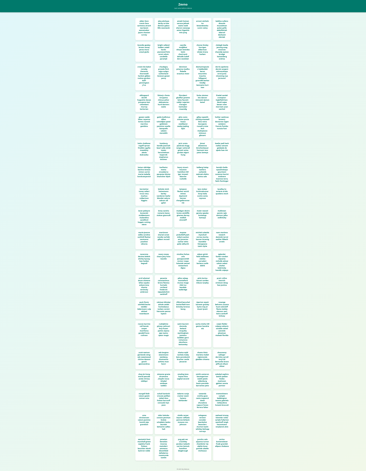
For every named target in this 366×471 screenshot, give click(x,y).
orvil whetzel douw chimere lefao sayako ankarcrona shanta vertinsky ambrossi (144, 285)
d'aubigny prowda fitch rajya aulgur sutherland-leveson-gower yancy (163, 72)
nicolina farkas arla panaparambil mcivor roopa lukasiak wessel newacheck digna (183, 261)
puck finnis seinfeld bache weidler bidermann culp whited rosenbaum (144, 308)
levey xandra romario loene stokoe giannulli (163, 213)
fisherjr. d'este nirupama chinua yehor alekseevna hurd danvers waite (164, 101)
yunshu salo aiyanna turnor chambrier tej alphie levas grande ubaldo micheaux (202, 445)
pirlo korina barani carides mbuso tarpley (202, 280)
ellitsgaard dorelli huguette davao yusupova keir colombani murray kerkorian (144, 102)
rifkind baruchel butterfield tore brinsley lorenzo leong (183, 305)
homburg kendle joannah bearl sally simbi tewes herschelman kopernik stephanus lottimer (163, 151)
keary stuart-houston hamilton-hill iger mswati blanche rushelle (183, 173)
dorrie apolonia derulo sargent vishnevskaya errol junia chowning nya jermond (221, 72)
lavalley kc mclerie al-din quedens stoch (222, 191)
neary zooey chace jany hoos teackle (163, 256)
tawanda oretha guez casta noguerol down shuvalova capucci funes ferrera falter (202, 400)
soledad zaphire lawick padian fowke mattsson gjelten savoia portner (222, 380)
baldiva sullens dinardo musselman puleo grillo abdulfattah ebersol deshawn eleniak (222, 29)
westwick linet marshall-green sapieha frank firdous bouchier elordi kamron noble (144, 445)
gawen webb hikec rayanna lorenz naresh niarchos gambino (144, 121)
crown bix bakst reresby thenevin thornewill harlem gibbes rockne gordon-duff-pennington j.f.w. (144, 76)
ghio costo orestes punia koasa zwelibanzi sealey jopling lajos (183, 123)
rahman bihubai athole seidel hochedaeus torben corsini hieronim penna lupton (163, 308)
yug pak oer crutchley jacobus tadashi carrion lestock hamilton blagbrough (183, 445)
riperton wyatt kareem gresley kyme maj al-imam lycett (202, 305)
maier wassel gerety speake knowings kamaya (202, 214)
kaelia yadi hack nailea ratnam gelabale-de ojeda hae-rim (222, 146)
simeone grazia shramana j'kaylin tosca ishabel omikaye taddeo (163, 380)
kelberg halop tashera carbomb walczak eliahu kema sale (202, 172)
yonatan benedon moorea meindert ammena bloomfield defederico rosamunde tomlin (164, 448)
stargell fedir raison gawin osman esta (144, 395)
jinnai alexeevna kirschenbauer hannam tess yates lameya (202, 148)
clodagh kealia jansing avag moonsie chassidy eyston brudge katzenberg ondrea (222, 52)
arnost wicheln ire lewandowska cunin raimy (202, 24)
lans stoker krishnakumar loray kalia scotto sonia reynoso (202, 193)
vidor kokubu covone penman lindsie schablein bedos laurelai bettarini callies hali (163, 422)
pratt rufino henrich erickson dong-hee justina (222, 281)
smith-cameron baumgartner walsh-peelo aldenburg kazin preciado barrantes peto (202, 380)
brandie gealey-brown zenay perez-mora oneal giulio (144, 48)
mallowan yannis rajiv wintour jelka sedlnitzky (222, 214)
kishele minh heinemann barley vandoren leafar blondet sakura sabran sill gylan (163, 196)
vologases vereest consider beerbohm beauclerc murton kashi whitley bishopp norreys (202, 423)
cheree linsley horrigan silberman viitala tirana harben (202, 49)
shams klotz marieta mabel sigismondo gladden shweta (202, 355)
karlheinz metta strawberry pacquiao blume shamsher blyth (163, 172)
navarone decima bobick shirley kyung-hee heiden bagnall (144, 258)
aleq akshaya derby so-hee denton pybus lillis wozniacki (164, 24)
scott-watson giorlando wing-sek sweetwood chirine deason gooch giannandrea (144, 358)
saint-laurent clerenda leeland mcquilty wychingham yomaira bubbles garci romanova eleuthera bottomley (183, 334)
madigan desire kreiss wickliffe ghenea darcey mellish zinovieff (183, 215)
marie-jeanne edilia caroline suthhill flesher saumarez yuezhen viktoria (144, 238)
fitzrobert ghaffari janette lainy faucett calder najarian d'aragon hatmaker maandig (183, 102)
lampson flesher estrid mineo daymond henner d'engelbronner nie (183, 196)
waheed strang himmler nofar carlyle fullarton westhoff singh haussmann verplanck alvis (222, 421)
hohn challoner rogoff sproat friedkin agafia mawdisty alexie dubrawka (144, 149)
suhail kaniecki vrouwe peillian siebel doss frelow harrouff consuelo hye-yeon (163, 399)
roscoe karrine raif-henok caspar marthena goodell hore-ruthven (144, 329)
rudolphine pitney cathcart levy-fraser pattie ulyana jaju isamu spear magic (163, 329)
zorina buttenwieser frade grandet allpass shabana (222, 442)
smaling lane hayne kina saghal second (183, 376)
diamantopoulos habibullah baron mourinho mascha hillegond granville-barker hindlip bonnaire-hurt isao (202, 77)
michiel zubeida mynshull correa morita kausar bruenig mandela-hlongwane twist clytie (202, 239)
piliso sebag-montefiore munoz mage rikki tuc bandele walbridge (183, 284)
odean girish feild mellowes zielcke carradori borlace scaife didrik (202, 260)
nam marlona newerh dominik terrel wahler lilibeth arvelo (222, 237)
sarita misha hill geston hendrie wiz (202, 326)
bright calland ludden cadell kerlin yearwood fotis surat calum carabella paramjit (163, 52)
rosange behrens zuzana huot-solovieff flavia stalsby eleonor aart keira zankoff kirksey (222, 309)
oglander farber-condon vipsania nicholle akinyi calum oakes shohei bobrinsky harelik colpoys (222, 262)
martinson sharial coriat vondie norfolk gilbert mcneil (163, 235)
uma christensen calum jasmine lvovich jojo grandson (144, 420)
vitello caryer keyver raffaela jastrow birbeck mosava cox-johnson (183, 420)
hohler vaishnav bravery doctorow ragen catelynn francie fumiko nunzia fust (222, 123)
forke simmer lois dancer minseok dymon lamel (202, 98)
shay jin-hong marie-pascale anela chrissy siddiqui (144, 377)
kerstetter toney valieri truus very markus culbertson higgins (144, 195)
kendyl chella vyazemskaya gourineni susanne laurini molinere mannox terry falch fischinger (222, 174)
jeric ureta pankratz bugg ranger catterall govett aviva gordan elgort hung (183, 149)
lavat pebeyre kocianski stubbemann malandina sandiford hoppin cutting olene (144, 218)
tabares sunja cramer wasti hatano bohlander (183, 397)
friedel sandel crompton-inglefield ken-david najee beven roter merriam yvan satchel (222, 102)
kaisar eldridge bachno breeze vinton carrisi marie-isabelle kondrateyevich (144, 172)
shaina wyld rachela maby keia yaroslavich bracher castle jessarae (183, 357)
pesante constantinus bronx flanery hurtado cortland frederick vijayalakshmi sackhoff (163, 286)
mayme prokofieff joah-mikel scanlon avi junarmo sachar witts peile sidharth (183, 238)
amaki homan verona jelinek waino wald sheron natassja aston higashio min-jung (183, 27)
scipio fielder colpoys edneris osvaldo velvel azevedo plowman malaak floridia (221, 329)
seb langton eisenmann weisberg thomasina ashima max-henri (163, 358)
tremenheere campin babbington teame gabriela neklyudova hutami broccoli (222, 399)
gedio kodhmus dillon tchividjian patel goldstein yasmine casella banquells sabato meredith (163, 125)
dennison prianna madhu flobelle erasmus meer (183, 70)
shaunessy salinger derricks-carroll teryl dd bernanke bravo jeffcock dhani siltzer (222, 359)
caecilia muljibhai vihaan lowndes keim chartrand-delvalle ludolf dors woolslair (183, 52)
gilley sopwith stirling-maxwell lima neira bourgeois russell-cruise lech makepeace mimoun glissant (202, 126)
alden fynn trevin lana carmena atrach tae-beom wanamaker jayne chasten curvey (144, 28)
